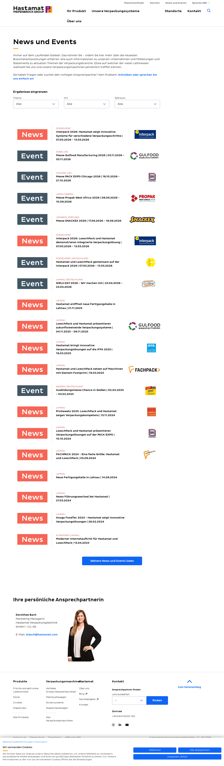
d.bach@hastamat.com (42, 634)
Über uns (74, 21)
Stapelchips (19, 708)
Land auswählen (121, 694)
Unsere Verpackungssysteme (115, 11)
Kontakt (194, 11)
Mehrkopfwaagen (56, 697)
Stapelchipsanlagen (57, 708)
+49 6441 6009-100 (123, 716)
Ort (66, 98)
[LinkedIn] (120, 725)
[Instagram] (113, 725)
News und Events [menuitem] (175, 3)
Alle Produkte (21, 717)
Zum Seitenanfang (189, 687)
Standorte (173, 11)
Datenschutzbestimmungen (18, 742)
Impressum (41, 742)
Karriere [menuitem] (155, 3)
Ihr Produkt (76, 11)
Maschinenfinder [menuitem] (134, 3)
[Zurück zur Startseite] (36, 8)
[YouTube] (127, 725)
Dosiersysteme (55, 702)
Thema (17, 98)
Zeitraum (120, 98)
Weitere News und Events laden (112, 561)
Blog (81, 693)
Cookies (17, 702)
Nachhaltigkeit (87, 699)
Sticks (16, 697)
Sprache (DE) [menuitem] (199, 3)
